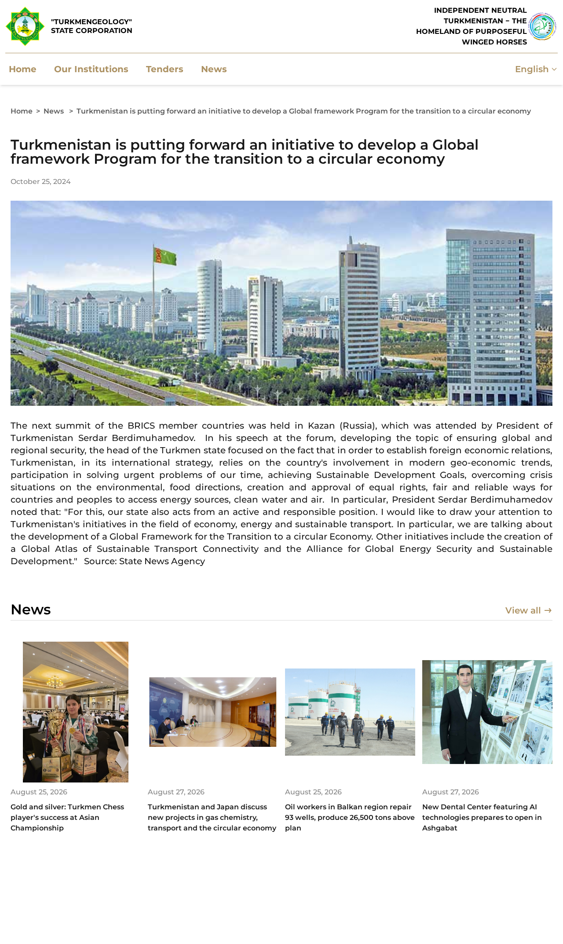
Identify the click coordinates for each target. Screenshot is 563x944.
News (54, 111)
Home (22, 111)
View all (523, 610)
